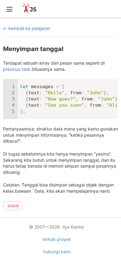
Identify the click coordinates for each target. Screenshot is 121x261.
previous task (16, 69)
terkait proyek (57, 239)
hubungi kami (56, 251)
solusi (13, 205)
